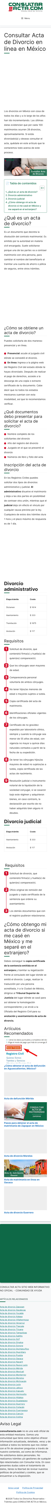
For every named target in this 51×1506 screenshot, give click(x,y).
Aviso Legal (13, 1488)
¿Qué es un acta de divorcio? (22, 192)
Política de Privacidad (32, 1488)
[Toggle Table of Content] (41, 188)
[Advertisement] (25, 82)
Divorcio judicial (16, 198)
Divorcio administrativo (20, 195)
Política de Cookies (25, 1492)
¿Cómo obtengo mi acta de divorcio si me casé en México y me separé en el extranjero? (24, 206)
